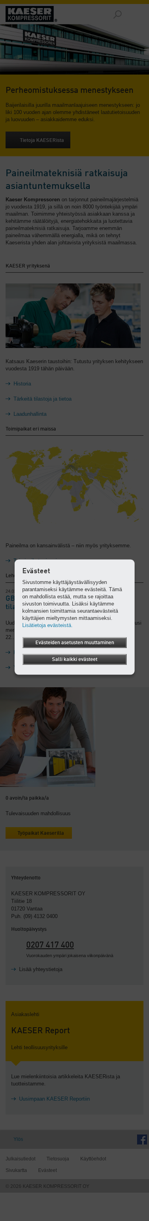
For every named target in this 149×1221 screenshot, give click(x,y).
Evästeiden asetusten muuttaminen (74, 642)
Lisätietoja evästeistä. (47, 625)
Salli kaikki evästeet (74, 659)
